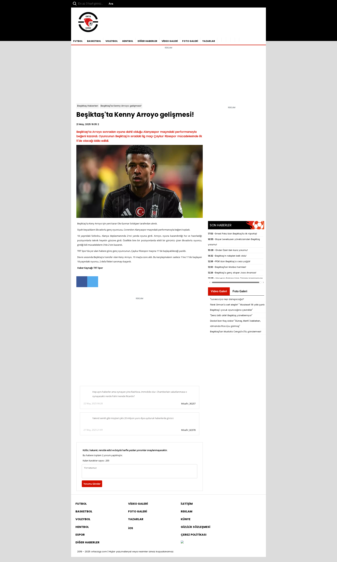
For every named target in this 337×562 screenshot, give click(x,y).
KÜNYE (185, 519)
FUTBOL (78, 41)
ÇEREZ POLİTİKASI (193, 535)
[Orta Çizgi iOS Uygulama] (237, 40)
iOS (130, 528)
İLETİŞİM (187, 504)
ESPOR (80, 535)
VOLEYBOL (111, 41)
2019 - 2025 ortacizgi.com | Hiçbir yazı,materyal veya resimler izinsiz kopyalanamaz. (125, 551)
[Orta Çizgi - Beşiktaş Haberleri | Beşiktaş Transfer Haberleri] (86, 32)
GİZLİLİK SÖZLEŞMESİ (195, 527)
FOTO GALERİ (190, 41)
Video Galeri (219, 291)
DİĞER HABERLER (147, 41)
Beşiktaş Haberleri (87, 105)
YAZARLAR (208, 41)
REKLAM (186, 511)
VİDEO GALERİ (170, 41)
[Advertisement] (168, 75)
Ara (111, 3)
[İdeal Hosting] (182, 542)
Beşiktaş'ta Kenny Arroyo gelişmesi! (121, 105)
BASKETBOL (94, 41)
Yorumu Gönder (92, 483)
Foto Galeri (240, 291)
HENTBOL (127, 41)
